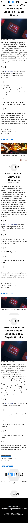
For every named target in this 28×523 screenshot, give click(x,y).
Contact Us (17, 512)
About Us (4, 512)
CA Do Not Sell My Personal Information (13, 514)
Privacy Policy (17, 513)
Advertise (10, 512)
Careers (23, 512)
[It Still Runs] (14, 2)
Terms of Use (9, 513)
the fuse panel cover (10, 225)
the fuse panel (8, 71)
